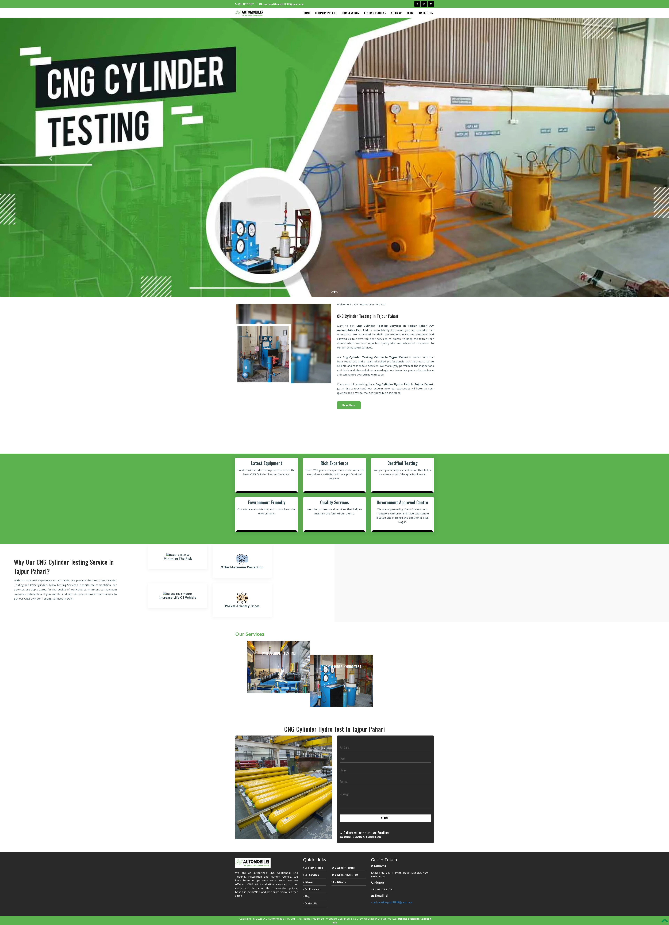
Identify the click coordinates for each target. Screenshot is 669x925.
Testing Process (375, 13)
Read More (348, 405)
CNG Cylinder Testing (343, 867)
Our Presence (312, 889)
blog (409, 13)
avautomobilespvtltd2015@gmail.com (283, 4)
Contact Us (425, 13)
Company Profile (326, 13)
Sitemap (396, 13)
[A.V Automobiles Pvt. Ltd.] (266, 863)
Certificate (339, 882)
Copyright (245, 918)
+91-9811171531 (362, 833)
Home (306, 13)
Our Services (350, 13)
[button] (50, 157)
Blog (307, 896)
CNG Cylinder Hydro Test (345, 875)
